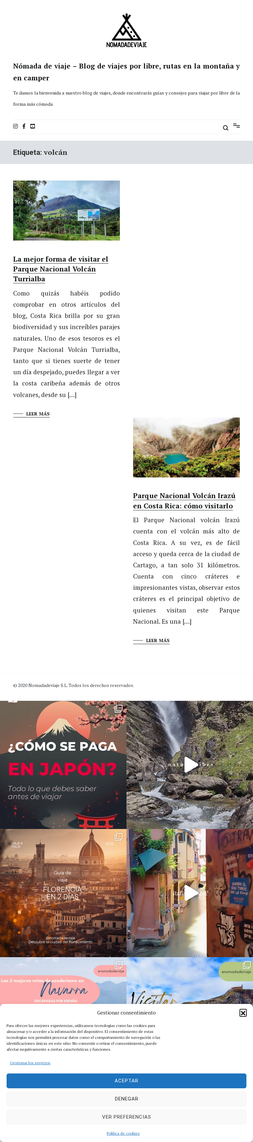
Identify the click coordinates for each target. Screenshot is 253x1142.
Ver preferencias (126, 1117)
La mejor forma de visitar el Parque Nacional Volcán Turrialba (60, 269)
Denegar (126, 1099)
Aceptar (126, 1081)
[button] (243, 1012)
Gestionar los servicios (30, 1062)
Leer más (38, 414)
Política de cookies (123, 1133)
